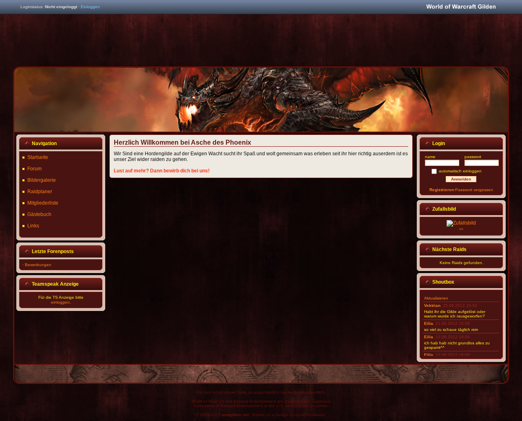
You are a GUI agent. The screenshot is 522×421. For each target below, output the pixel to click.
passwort (472, 156)
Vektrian (432, 305)
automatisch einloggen (460, 171)
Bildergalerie (41, 180)
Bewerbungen (38, 264)
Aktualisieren (436, 298)
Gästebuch (39, 214)
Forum (34, 169)
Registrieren (441, 189)
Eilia (428, 323)
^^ (461, 229)
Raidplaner (39, 191)
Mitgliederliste (42, 203)
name (430, 156)
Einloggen (90, 6)
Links (33, 226)
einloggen (60, 302)
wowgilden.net (235, 414)
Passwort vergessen (474, 189)
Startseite (37, 157)
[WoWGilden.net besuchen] (460, 7)
